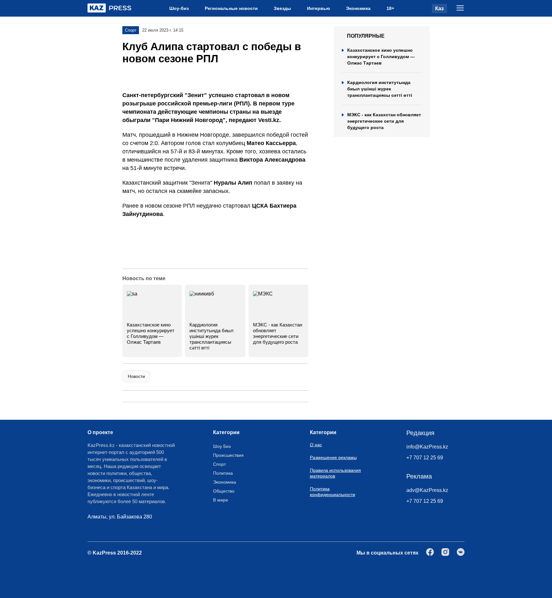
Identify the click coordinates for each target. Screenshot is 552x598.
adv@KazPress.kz (427, 490)
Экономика (358, 8)
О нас (316, 444)
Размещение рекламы (333, 457)
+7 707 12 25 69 (424, 457)
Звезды (282, 8)
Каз (439, 8)
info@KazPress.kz (427, 446)
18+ (390, 8)
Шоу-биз (179, 8)
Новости (136, 376)
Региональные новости (231, 8)
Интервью (318, 8)
